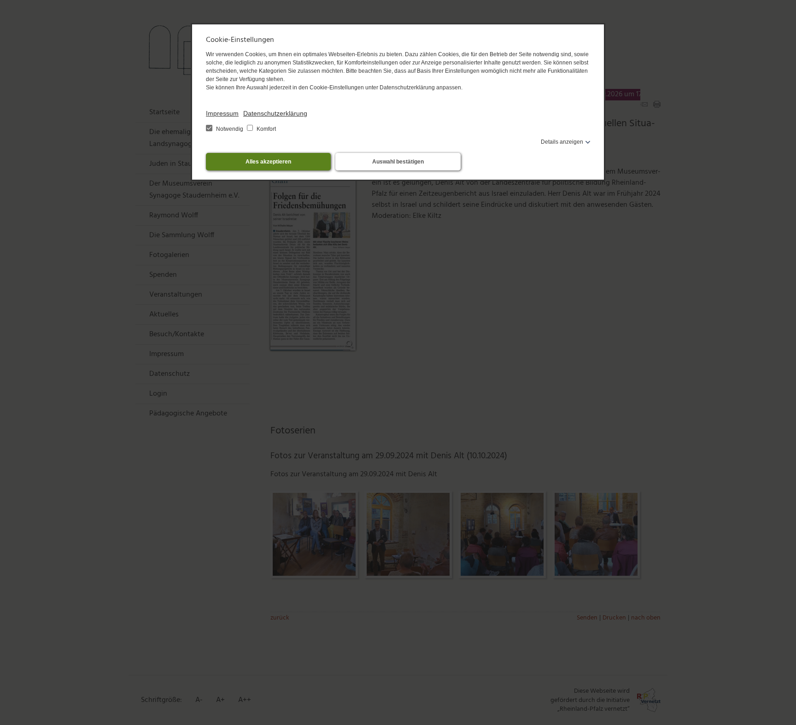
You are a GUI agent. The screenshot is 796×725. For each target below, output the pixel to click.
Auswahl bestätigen (398, 161)
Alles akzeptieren (268, 161)
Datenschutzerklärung (275, 113)
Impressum (222, 113)
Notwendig (230, 129)
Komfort (265, 129)
